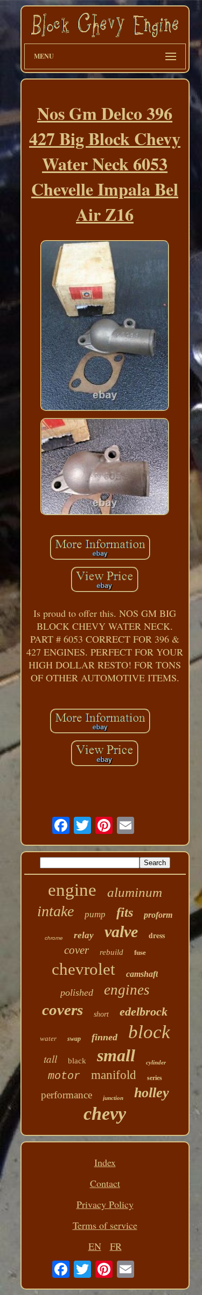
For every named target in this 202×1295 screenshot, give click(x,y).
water (48, 1038)
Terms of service (105, 1225)
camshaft (142, 974)
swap (74, 1038)
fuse (140, 952)
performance (66, 1094)
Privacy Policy (105, 1204)
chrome (54, 938)
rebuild (111, 952)
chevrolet (83, 969)
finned (104, 1037)
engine (72, 890)
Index (105, 1162)
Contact (105, 1183)
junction (113, 1098)
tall (50, 1059)
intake (55, 911)
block (149, 1031)
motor (64, 1076)
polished (76, 992)
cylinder (156, 1062)
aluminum (134, 892)
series (154, 1078)
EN (94, 1246)
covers (62, 1009)
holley (151, 1092)
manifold (113, 1075)
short (101, 1014)
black (77, 1060)
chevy (104, 1114)
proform (158, 914)
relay (84, 935)
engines (127, 990)
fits (124, 912)
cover (76, 950)
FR (116, 1246)
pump (95, 914)
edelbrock (144, 1011)
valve (121, 931)
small (116, 1055)
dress (157, 935)
